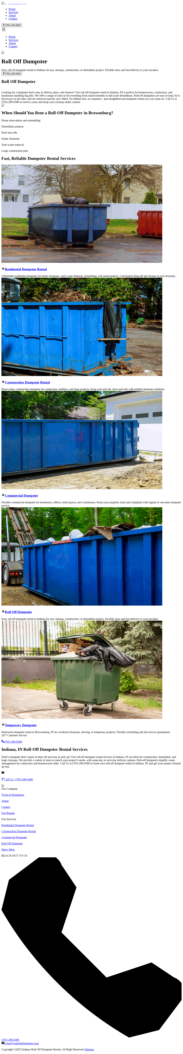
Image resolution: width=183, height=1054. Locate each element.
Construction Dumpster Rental (27, 382)
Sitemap (89, 1049)
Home (12, 9)
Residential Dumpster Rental (26, 269)
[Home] (14, 2)
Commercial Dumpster (21, 495)
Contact (13, 18)
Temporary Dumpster (21, 725)
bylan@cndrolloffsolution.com (21, 1043)
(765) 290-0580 (13, 25)
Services (13, 12)
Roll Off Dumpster (18, 612)
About (12, 15)
